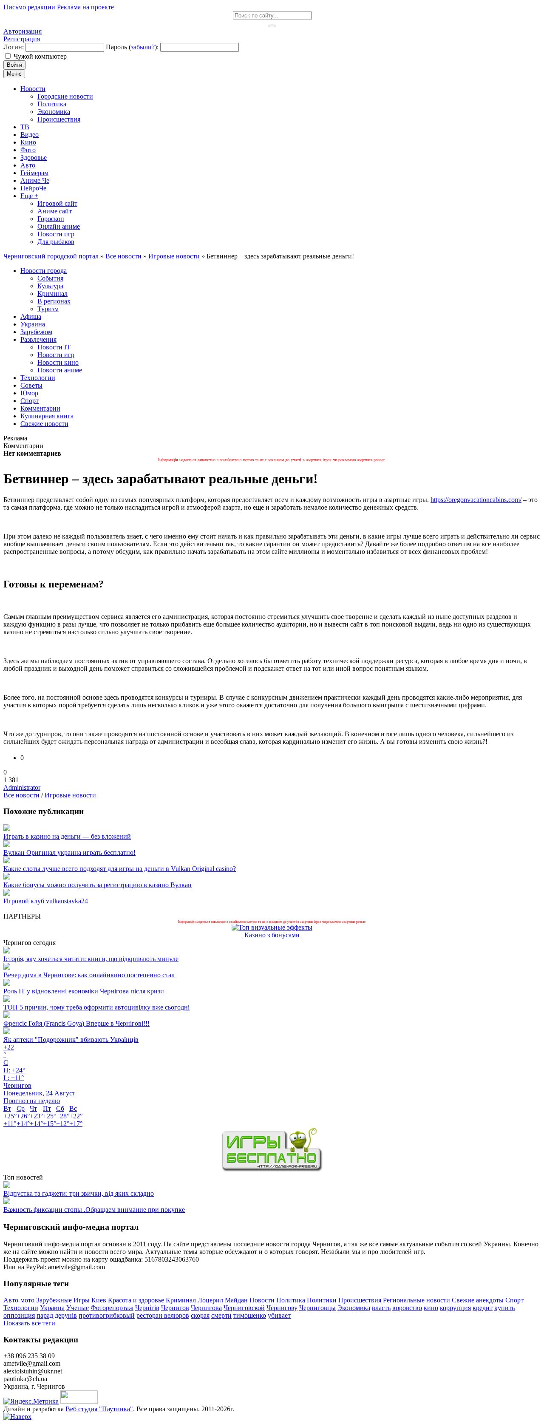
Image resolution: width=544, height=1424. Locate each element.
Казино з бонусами (272, 935)
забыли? (143, 47)
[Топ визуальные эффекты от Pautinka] (272, 927)
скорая (200, 1315)
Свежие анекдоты (478, 1300)
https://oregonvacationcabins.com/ (476, 499)
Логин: (13, 47)
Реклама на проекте (85, 7)
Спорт (514, 1300)
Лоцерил (210, 1300)
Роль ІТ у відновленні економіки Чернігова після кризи (83, 991)
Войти (14, 65)
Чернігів (147, 1307)
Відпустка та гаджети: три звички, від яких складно (78, 1193)
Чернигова (206, 1307)
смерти (221, 1315)
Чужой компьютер (40, 56)
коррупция (455, 1307)
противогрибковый (107, 1315)
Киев (98, 1300)
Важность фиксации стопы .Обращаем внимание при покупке (94, 1209)
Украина (52, 1307)
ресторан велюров (162, 1315)
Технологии (20, 1307)
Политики (322, 1300)
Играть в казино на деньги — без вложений (67, 836)
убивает (279, 1315)
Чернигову (282, 1307)
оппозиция (19, 1315)
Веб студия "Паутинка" (99, 1409)
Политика (290, 1300)
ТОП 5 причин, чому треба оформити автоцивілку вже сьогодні (96, 1007)
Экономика (353, 1307)
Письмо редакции (29, 7)
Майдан (236, 1300)
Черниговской (244, 1307)
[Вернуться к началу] (17, 1416)
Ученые (77, 1307)
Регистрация (21, 39)
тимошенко (249, 1315)
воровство (407, 1307)
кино (431, 1307)
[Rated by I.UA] (79, 1401)
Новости (262, 1300)
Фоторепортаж (112, 1307)
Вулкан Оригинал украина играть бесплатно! (69, 852)
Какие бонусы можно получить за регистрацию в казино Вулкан (97, 884)
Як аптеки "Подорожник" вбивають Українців (71, 1039)
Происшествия (359, 1300)
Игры (82, 1300)
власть (381, 1307)
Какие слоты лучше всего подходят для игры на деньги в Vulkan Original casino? (119, 868)
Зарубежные (54, 1300)
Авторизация (22, 31)
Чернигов (175, 1307)
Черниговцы (317, 1307)
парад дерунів (57, 1315)
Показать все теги (29, 1323)
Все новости (21, 795)
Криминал (181, 1300)
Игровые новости (70, 795)
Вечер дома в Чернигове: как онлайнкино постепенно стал (89, 975)
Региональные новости (416, 1300)
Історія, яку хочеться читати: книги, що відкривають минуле (90, 958)
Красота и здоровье (136, 1300)
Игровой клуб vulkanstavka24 (45, 901)
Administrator (21, 787)
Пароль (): (132, 47)
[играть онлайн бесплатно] (272, 1169)
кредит (483, 1307)
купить (504, 1307)
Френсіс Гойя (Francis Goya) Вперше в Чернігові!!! (76, 1023)
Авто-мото (18, 1300)
